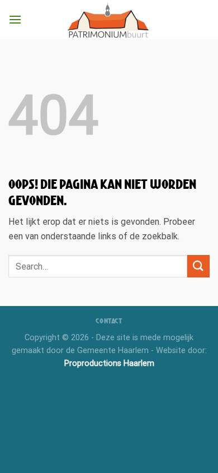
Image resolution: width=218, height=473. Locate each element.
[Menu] (15, 19)
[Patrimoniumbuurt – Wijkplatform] (109, 19)
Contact (109, 321)
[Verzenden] (198, 266)
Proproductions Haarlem (109, 363)
